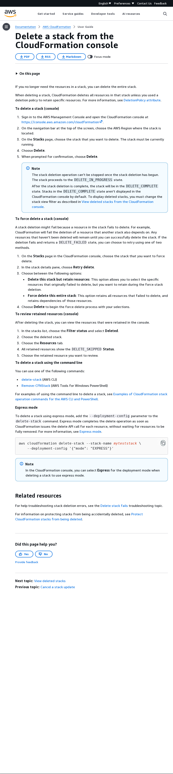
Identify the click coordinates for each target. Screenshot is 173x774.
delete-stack (32, 379)
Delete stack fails (114, 506)
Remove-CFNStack (36, 385)
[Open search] (165, 13)
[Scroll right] (143, 13)
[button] (27, 73)
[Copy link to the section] (11, 496)
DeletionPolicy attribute (142, 100)
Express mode (90, 431)
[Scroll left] (34, 13)
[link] (85, 27)
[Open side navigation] (6, 27)
